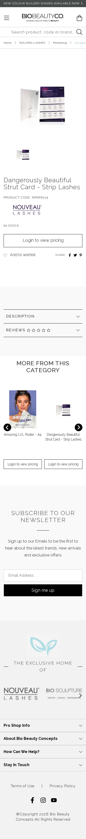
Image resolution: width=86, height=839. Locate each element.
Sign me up (43, 590)
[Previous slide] (7, 427)
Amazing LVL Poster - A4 (23, 434)
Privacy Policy (62, 786)
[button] (23, 155)
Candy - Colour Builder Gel (32, 820)
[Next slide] (78, 427)
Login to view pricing (43, 240)
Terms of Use (22, 786)
